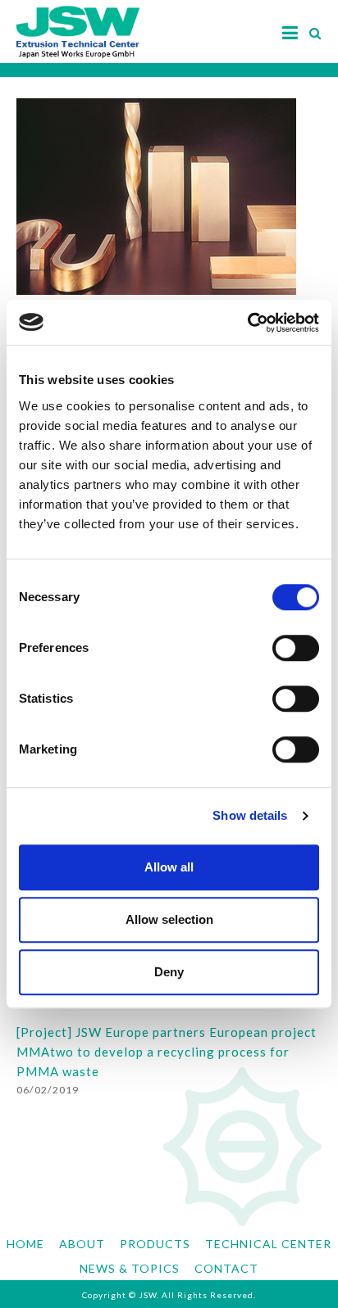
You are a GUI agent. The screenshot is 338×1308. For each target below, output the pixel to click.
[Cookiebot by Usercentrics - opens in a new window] (247, 322)
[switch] (295, 648)
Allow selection (169, 919)
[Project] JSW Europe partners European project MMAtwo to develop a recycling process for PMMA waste (166, 1052)
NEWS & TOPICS (130, 1268)
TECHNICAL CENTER (268, 1244)
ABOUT (82, 1244)
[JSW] (77, 24)
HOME (25, 1244)
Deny (169, 972)
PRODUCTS (155, 1244)
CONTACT (226, 1268)
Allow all (169, 867)
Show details (249, 815)
